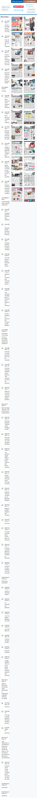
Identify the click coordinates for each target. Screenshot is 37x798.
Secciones (6, 7)
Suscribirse (31, 9)
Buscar (6, 10)
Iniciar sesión (31, 12)
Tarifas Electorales (17, 1)
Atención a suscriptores (30, 5)
